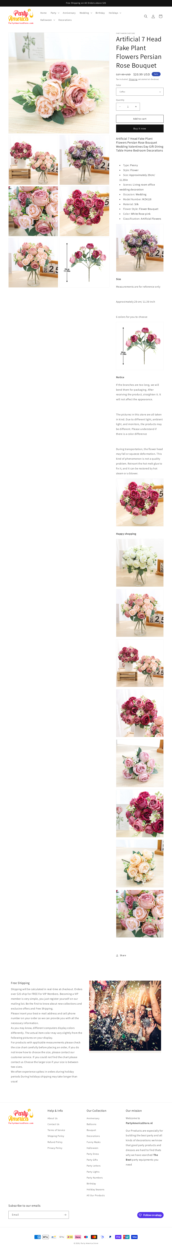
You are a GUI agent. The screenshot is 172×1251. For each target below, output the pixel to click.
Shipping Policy (56, 1135)
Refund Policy (55, 1142)
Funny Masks (94, 1142)
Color (118, 85)
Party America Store (89, 1243)
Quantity (120, 100)
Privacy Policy (55, 1147)
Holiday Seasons (95, 1189)
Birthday (91, 1183)
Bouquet (91, 1130)
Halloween (92, 1147)
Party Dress (93, 1153)
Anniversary (93, 1118)
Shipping (133, 79)
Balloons (91, 1124)
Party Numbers (95, 1177)
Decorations (93, 1135)
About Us (53, 1118)
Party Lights (93, 1171)
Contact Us (53, 1124)
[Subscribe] (65, 1215)
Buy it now (139, 128)
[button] (55, 12)
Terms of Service (56, 1130)
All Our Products (96, 1195)
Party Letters (94, 1165)
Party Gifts (92, 1159)
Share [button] (123, 955)
